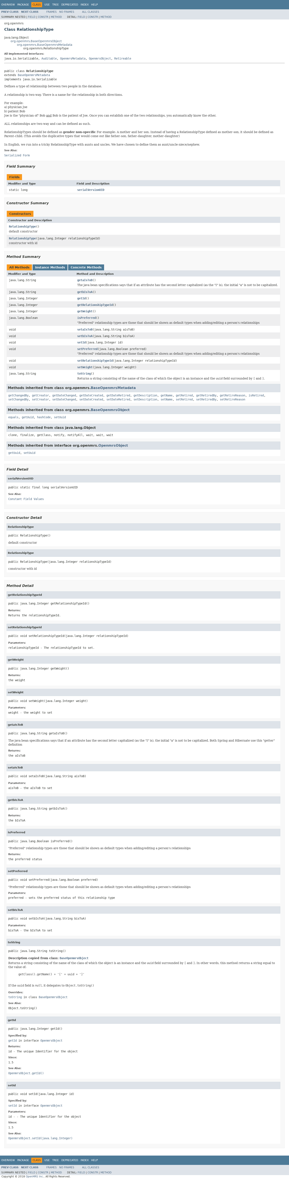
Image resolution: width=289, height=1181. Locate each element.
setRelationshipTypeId (95, 360)
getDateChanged (64, 395)
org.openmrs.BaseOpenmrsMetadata (44, 44)
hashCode (44, 417)
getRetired (184, 395)
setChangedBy (18, 399)
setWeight (84, 367)
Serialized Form (17, 155)
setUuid (60, 417)
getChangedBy (18, 395)
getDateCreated (91, 395)
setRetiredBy (206, 399)
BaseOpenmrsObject (110, 410)
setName (166, 399)
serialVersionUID (90, 190)
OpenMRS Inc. (35, 1176)
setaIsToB (84, 329)
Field (31, 16)
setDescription (145, 399)
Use (47, 4)
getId (81, 298)
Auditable (49, 58)
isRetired (256, 395)
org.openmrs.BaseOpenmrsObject (36, 41)
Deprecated (69, 4)
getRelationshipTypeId (95, 305)
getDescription (145, 395)
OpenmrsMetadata (72, 58)
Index (85, 4)
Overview (8, 4)
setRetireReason (232, 399)
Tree (55, 4)
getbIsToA (84, 292)
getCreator (40, 395)
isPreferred (86, 318)
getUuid (28, 417)
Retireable (122, 58)
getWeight (84, 311)
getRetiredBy (206, 395)
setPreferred (87, 349)
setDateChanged (64, 399)
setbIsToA (84, 336)
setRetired (184, 399)
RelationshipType (22, 226)
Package (23, 4)
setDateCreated (91, 399)
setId (81, 342)
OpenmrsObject (100, 58)
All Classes (90, 11)
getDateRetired (118, 395)
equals (13, 417)
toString (84, 373)
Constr (43, 16)
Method (56, 16)
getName (166, 395)
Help (94, 4)
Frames (51, 11)
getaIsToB (84, 280)
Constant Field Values (26, 499)
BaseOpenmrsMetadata (34, 75)
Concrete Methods (86, 267)
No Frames (66, 11)
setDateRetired (118, 399)
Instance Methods (50, 267)
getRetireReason (232, 395)
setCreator (40, 399)
